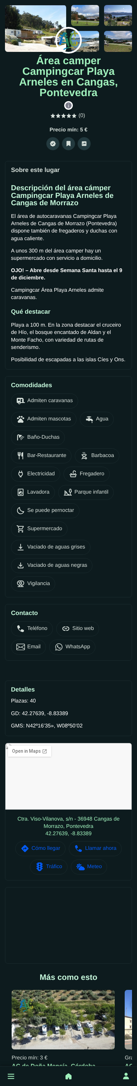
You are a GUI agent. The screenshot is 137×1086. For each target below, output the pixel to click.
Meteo (94, 866)
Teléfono (37, 628)
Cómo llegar (46, 848)
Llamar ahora (100, 848)
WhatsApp (78, 647)
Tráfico (54, 866)
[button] (11, 1076)
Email (34, 647)
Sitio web (83, 628)
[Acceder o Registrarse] (126, 1076)
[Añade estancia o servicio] (68, 1076)
